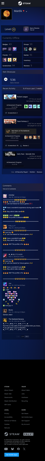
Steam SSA (7, 394)
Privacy (6, 413)
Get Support (26, 420)
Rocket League (22, 97)
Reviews (39, 172)
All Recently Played (21, 172)
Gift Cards (7, 404)
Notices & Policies (10, 420)
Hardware (25, 397)
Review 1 (26, 145)
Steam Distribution (10, 401)
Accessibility (8, 417)
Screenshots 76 (13, 145)
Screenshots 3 (12, 113)
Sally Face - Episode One (26, 154)
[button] (10, 29)
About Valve (26, 390)
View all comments (9, 189)
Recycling (25, 401)
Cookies (7, 424)
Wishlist (32, 172)
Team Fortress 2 (22, 121)
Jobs (23, 394)
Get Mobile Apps (11, 455)
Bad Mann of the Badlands (20, 131)
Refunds (7, 428)
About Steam (8, 390)
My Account (26, 424)
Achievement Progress (14, 105)
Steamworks (8, 397)
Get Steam (25, 413)
